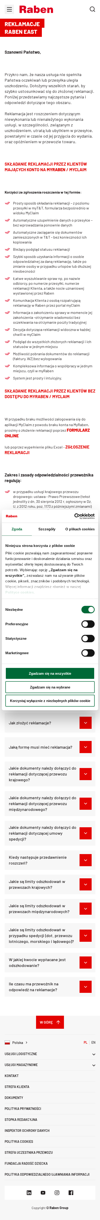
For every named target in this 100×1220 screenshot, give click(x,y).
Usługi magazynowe (21, 1065)
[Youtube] (43, 1193)
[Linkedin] (29, 1193)
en (93, 1042)
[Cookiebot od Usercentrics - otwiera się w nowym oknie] (74, 516)
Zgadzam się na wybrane (50, 687)
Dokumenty (14, 1098)
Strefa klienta (17, 1087)
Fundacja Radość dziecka (26, 1163)
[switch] (88, 624)
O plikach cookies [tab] (80, 529)
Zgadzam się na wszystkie (50, 673)
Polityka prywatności (23, 1109)
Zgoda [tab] (17, 529)
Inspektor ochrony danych (27, 1131)
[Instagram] (57, 1193)
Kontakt (12, 1076)
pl (85, 1042)
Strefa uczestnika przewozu (29, 1152)
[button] (36, 9)
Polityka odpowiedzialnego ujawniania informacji (47, 1174)
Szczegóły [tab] (46, 529)
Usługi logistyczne (21, 1054)
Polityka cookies (19, 1142)
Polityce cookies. (20, 592)
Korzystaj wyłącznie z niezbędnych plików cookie (50, 701)
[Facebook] (71, 1193)
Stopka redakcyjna (21, 1120)
